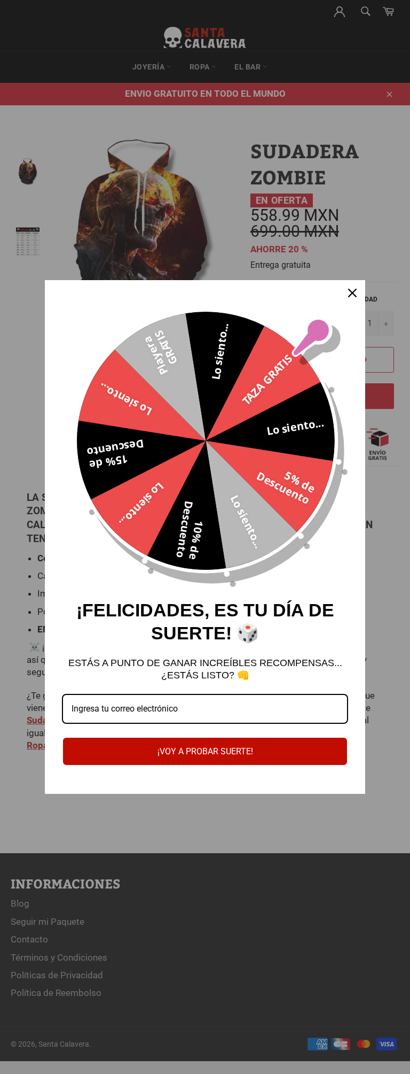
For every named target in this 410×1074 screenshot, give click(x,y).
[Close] (352, 293)
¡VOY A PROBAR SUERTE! (205, 751)
